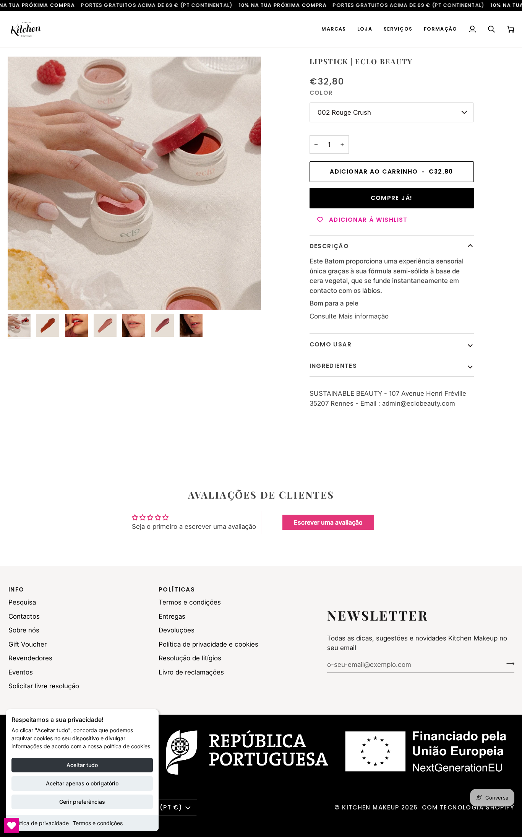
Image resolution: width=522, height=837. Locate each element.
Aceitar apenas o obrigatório (82, 783)
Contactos (24, 616)
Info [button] (16, 589)
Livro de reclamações (191, 672)
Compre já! (392, 198)
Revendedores (30, 658)
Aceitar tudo (82, 765)
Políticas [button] (177, 589)
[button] (334, 29)
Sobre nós (23, 630)
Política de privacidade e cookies (208, 644)
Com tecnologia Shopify (468, 807)
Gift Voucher (27, 644)
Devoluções (177, 630)
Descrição (329, 246)
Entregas (172, 616)
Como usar (331, 344)
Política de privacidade (40, 823)
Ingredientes (333, 366)
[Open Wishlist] (11, 825)
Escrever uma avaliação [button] (328, 522)
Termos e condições (98, 823)
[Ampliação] (134, 183)
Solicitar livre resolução (43, 686)
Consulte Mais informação (349, 316)
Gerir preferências (82, 801)
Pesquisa (22, 602)
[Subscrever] (508, 664)
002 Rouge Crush (344, 112)
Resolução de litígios (190, 658)
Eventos (20, 672)
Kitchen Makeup (370, 807)
